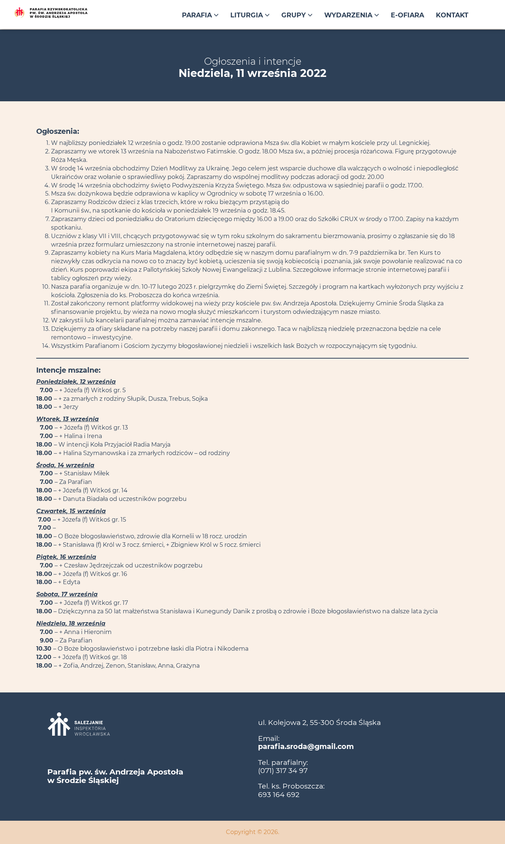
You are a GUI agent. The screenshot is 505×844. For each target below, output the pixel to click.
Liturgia (247, 15)
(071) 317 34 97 (283, 770)
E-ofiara (407, 15)
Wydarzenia (349, 15)
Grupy (294, 15)
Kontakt (452, 15)
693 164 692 (278, 794)
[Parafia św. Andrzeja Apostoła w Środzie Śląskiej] (67, 13)
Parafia (198, 15)
